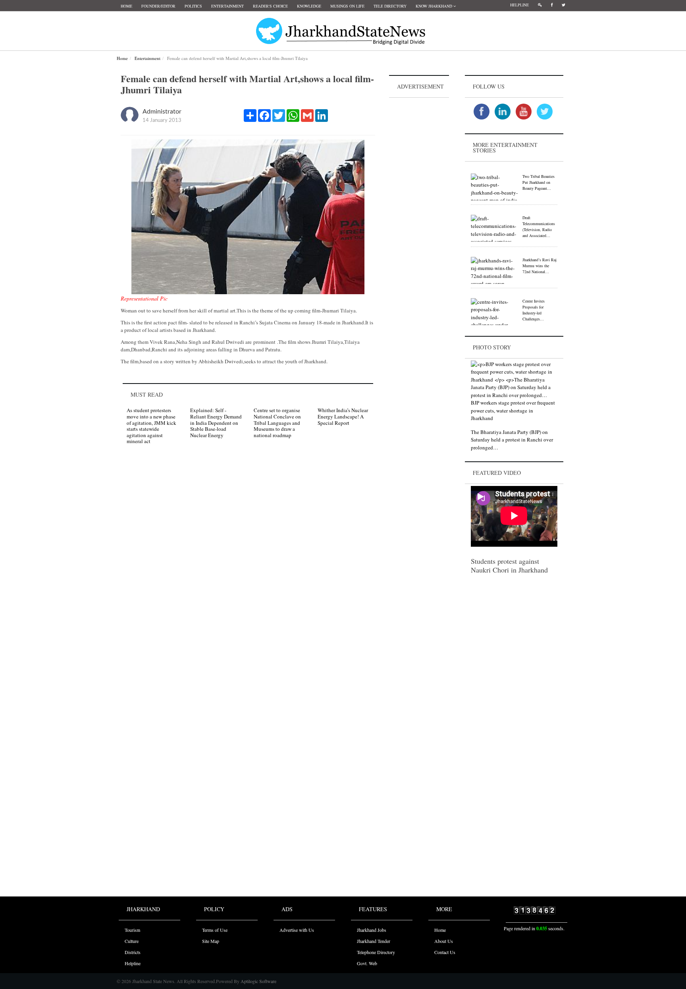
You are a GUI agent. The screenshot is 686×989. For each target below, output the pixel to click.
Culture (132, 941)
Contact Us (444, 952)
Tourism (132, 930)
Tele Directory (390, 6)
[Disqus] (248, 564)
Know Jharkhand (434, 6)
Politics (193, 6)
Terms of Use (214, 930)
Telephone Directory (376, 952)
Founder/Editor (158, 6)
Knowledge (309, 6)
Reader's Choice (270, 6)
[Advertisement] (419, 219)
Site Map (210, 941)
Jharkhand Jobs (371, 930)
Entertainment (227, 6)
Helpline (519, 5)
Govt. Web (367, 963)
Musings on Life (347, 6)
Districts (133, 952)
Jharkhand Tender (373, 941)
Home (126, 6)
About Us (443, 941)
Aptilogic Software (257, 981)
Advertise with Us (296, 930)
